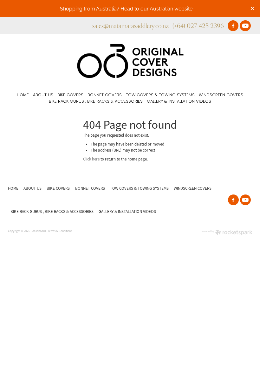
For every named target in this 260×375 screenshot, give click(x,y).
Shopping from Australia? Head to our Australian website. (126, 8)
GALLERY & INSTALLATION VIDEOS (179, 101)
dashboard (39, 231)
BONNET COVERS (105, 95)
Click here (91, 159)
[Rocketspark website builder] (226, 233)
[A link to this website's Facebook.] (233, 25)
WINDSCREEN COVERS (221, 95)
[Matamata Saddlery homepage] (130, 61)
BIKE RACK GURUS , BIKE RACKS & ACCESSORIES (96, 101)
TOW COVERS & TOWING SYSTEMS (160, 95)
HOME (23, 95)
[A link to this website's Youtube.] (245, 25)
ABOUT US (43, 95)
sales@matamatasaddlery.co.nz (130, 25)
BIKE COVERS (70, 95)
